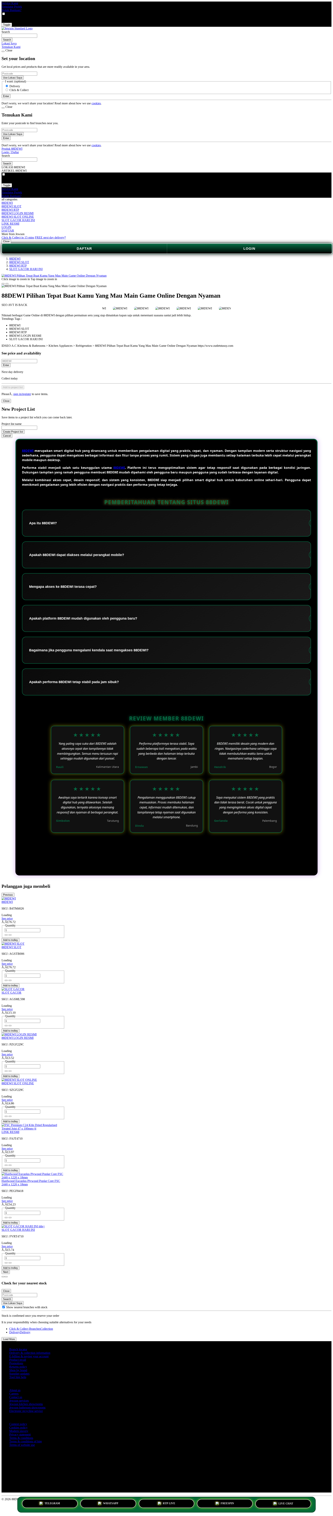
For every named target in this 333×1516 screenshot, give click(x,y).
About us (14, 1390)
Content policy (18, 1424)
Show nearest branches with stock (26, 1307)
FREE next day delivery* (50, 237)
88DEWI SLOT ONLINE (18, 216)
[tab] (3, 1276)
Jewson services (19, 1400)
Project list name (12, 423)
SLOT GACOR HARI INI (18, 220)
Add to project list (13, 387)
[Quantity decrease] (10, 935)
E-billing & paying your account (29, 1356)
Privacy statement (20, 1434)
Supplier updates (19, 1373)
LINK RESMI (10, 223)
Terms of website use (22, 1444)
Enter (6, 365)
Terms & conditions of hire (25, 1441)
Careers (13, 1393)
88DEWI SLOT (11, 206)
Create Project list (13, 431)
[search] (19, 36)
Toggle (6, 24)
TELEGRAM (52, 1503)
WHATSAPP (110, 1503)
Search (6, 32)
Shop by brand (18, 1370)
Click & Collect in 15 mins (18, 237)
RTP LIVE (169, 1503)
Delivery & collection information (29, 1352)
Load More (9, 1339)
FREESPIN (227, 1503)
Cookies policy (18, 1427)
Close (6, 241)
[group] (3, 1307)
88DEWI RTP (10, 209)
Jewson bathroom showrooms (27, 1407)
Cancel (7, 435)
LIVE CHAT (285, 1504)
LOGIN (6, 227)
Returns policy (18, 1366)
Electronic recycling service (26, 1411)
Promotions (16, 1363)
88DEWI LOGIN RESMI (18, 213)
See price (7, 918)
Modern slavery (18, 1431)
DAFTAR (8, 230)
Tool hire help (17, 1377)
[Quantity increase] (6, 935)
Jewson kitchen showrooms (26, 1404)
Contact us (15, 1397)
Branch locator (18, 1349)
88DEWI (7, 202)
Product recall (17, 1359)
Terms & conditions (21, 1438)
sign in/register (22, 394)
